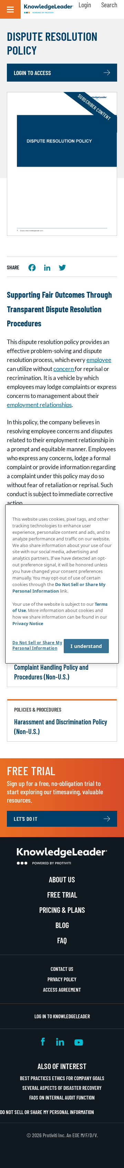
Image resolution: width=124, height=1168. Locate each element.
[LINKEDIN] (47, 267)
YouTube (78, 1042)
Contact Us (62, 969)
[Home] (48, 9)
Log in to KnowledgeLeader (62, 1016)
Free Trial (62, 894)
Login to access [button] (32, 72)
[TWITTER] (62, 267)
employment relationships (39, 404)
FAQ (62, 940)
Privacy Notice (27, 624)
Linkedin (60, 1042)
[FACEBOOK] (32, 267)
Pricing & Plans (62, 909)
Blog (62, 924)
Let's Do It (26, 818)
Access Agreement (62, 989)
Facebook (43, 1042)
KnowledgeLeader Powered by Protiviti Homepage (62, 856)
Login (85, 4)
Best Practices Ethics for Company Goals (62, 1078)
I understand (86, 646)
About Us (62, 879)
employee (98, 359)
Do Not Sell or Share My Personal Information (47, 1112)
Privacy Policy (62, 979)
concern (64, 368)
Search (109, 4)
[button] (10, 9)
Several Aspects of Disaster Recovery (62, 1088)
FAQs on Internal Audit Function (62, 1097)
